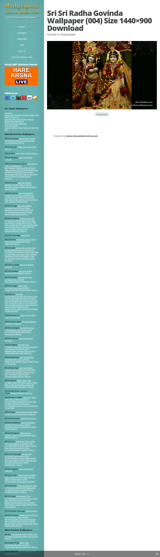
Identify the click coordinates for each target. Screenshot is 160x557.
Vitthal (20, 128)
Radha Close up (24, 138)
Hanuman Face (21, 296)
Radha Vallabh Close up (19, 361)
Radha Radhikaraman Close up (16, 463)
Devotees (25, 115)
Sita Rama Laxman (14, 258)
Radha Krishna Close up (17, 200)
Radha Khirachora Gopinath (17, 490)
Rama (11, 126)
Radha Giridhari (32, 511)
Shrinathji (14, 123)
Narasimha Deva (24, 347)
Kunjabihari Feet (13, 446)
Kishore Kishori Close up (19, 214)
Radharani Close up (19, 231)
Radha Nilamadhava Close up (25, 282)
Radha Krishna (25, 427)
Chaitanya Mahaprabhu (9, 114)
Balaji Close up (25, 441)
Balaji (18, 441)
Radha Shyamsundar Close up (26, 290)
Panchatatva (16, 324)
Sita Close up (27, 301)
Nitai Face (10, 298)
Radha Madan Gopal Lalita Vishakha (20, 387)
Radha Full (27, 298)
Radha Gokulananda (14, 536)
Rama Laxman (17, 309)
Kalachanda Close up (23, 239)
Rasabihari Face (16, 301)
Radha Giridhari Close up (21, 376)
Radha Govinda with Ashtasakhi (23, 481)
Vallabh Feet (11, 364)
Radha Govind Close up (26, 414)
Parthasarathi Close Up (15, 250)
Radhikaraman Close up (16, 458)
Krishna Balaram (14, 460)
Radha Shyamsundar (25, 524)
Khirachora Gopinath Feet (16, 488)
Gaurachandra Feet (14, 221)
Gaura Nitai (25, 235)
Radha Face (19, 298)
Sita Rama (26, 309)
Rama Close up (16, 170)
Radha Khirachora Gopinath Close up (19, 491)
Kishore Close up (18, 208)
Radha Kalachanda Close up (17, 243)
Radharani (27, 128)
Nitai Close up (32, 153)
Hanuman (12, 168)
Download (102, 114)
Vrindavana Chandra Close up (18, 406)
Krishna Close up (18, 425)
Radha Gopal (22, 147)
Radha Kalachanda (18, 242)
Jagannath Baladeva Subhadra (19, 339)
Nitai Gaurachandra (26, 225)
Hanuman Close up (23, 168)
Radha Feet (27, 397)
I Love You (13, 117)
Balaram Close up (25, 515)
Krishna (24, 119)
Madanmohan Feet (14, 498)
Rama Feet (26, 170)
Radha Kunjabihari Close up (24, 450)
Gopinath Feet (26, 223)
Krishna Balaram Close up (20, 503)
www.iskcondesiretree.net (82, 135)
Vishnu (15, 128)
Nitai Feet (14, 225)
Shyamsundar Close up (15, 288)
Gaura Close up (21, 153)
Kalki (14, 119)
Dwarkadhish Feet (13, 330)
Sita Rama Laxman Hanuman (18, 177)
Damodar (18, 115)
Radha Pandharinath (28, 418)
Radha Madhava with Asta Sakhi (20, 352)
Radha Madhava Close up (21, 273)
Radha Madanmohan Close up (20, 504)
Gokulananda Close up (19, 534)
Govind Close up (22, 412)
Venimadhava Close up (15, 143)
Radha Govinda (25, 187)
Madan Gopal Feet (13, 383)
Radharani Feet (21, 202)
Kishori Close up (14, 210)
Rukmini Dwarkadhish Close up (18, 333)
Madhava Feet (12, 347)
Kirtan (19, 119)
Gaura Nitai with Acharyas (16, 212)
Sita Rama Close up (22, 174)
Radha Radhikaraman (15, 462)
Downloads (67, 34)
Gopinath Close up (14, 223)
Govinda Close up (18, 185)
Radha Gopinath (11, 127)
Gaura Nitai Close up (24, 254)
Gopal (24, 221)
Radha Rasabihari (17, 305)
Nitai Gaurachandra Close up (21, 226)
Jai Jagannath (12, 118)
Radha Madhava (25, 435)
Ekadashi (32, 115)
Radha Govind (12, 414)
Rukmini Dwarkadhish (15, 332)
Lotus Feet (14, 121)
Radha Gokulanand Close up (17, 172)
